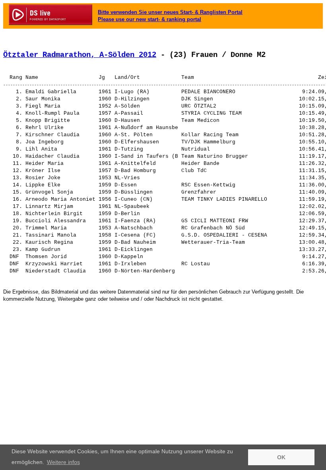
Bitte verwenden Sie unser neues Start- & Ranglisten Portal (170, 12)
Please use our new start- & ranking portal (149, 19)
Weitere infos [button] (63, 462)
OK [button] (281, 457)
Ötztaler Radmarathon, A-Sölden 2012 (79, 55)
